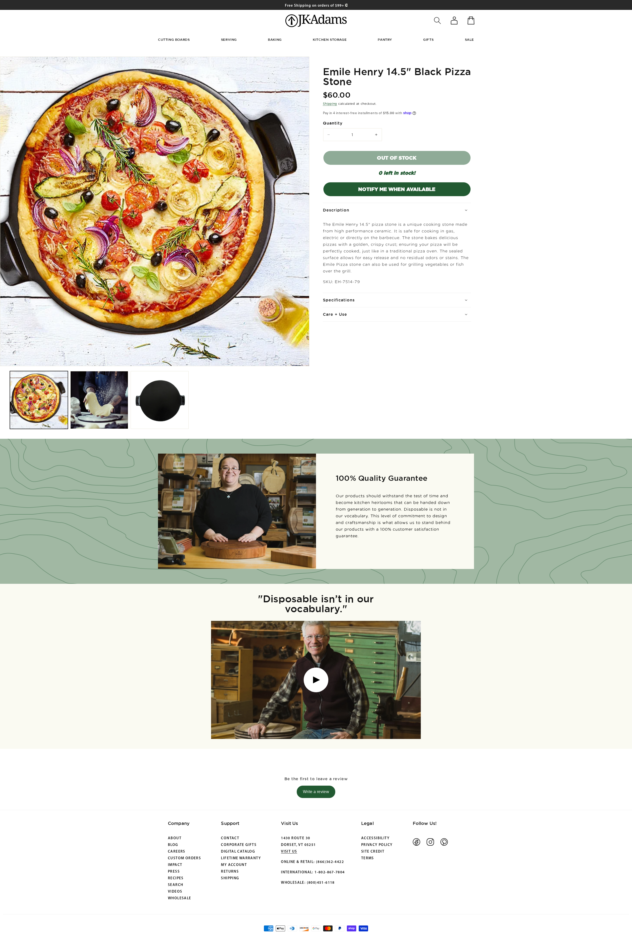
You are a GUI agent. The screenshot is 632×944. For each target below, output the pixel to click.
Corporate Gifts (239, 845)
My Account (234, 865)
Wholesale (179, 898)
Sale (469, 39)
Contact (230, 838)
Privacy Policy (377, 845)
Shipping (330, 103)
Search (175, 885)
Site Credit (372, 852)
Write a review (316, 792)
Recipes (176, 878)
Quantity (333, 123)
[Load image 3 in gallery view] (160, 400)
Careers (176, 852)
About (174, 838)
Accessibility (375, 838)
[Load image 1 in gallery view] (39, 400)
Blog (173, 845)
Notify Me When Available (396, 189)
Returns (230, 872)
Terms (367, 858)
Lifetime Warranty (241, 858)
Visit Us (289, 852)
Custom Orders (184, 858)
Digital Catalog (238, 852)
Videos (175, 892)
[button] (437, 20)
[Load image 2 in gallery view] (99, 400)
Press (174, 872)
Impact (175, 865)
